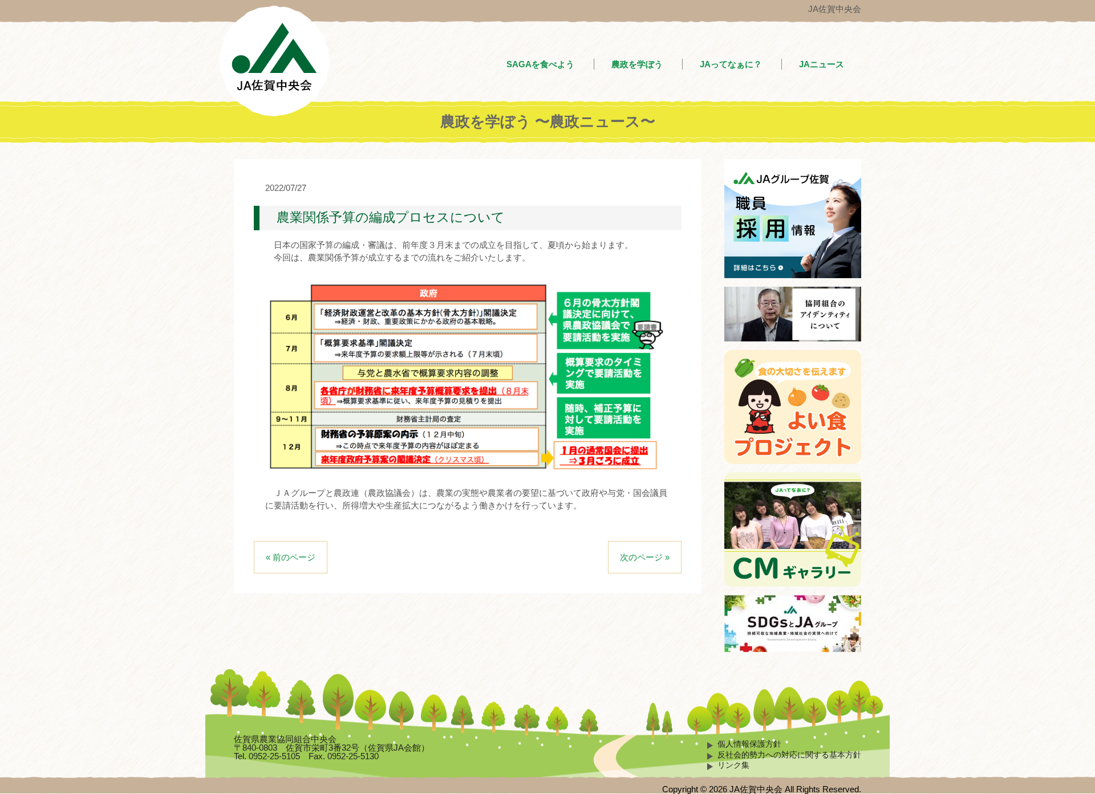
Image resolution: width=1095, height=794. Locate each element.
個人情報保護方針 (749, 744)
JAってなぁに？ (731, 64)
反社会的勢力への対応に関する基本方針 (789, 755)
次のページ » (645, 557)
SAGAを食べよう (540, 64)
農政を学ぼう (637, 64)
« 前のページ (290, 557)
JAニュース (821, 64)
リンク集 (733, 765)
